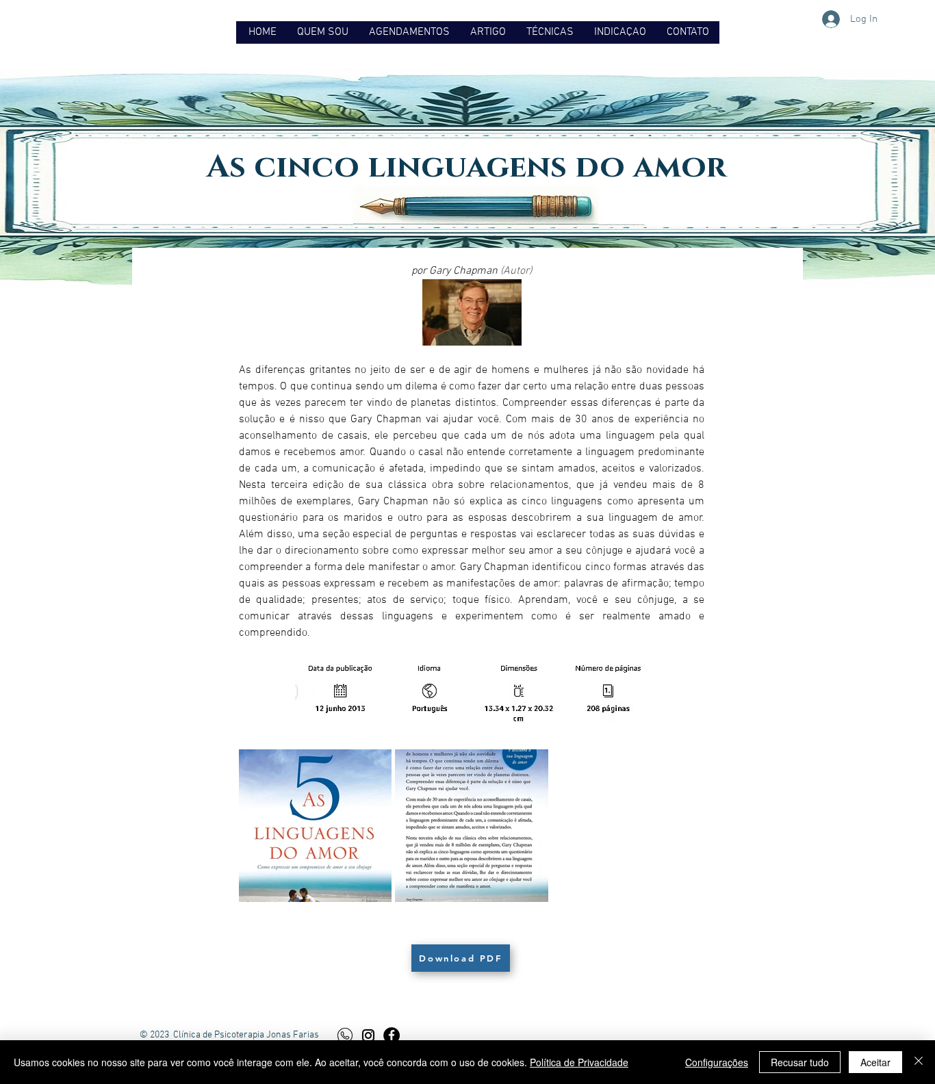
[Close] (918, 1062)
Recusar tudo (800, 1062)
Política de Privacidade (579, 1062)
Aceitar (875, 1062)
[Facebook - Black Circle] (391, 1035)
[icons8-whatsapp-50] (345, 1035)
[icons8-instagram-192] (368, 1035)
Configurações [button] (716, 1062)
